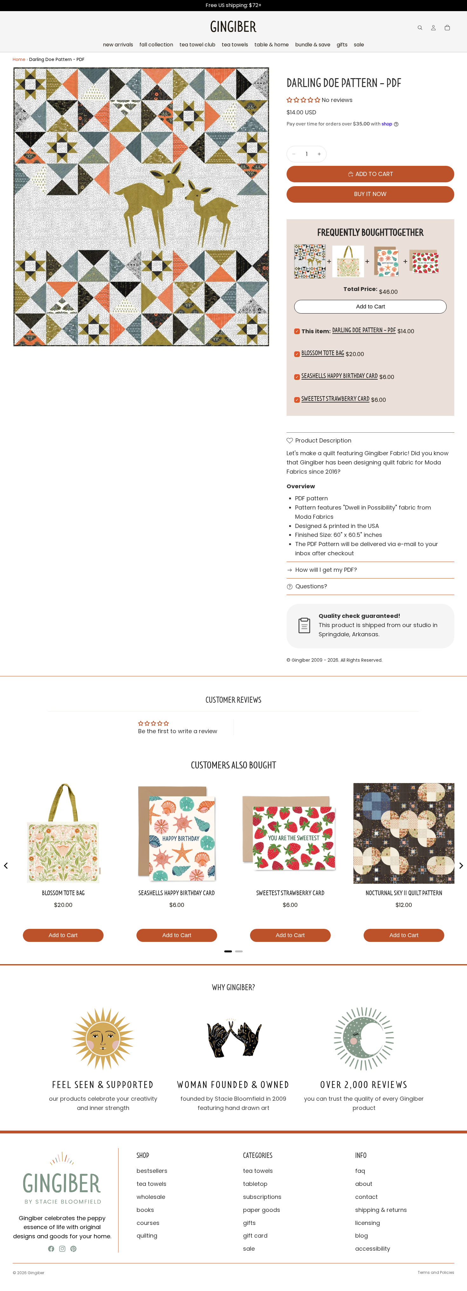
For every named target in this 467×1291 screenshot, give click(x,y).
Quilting (147, 1236)
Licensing (367, 1223)
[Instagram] (62, 1249)
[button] (304, 100)
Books (145, 1210)
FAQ (360, 1171)
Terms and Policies (436, 1272)
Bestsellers (152, 1171)
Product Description (323, 440)
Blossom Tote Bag (322, 353)
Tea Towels (151, 1184)
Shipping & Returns (381, 1210)
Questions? (311, 586)
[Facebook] (51, 1249)
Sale (249, 1249)
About (363, 1184)
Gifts (249, 1223)
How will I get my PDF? (326, 570)
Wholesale (151, 1197)
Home (19, 60)
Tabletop (255, 1184)
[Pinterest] (73, 1249)
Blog (361, 1236)
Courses (148, 1223)
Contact (366, 1197)
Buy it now (370, 194)
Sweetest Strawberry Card (335, 398)
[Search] (420, 28)
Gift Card (255, 1236)
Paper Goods (261, 1210)
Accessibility (372, 1249)
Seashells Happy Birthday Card (339, 376)
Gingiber (36, 1272)
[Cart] (447, 28)
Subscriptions (262, 1197)
